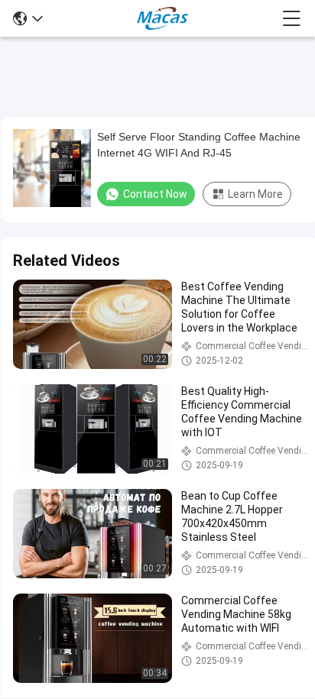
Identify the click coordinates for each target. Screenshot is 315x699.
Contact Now (155, 194)
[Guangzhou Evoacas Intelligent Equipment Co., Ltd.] (162, 18)
